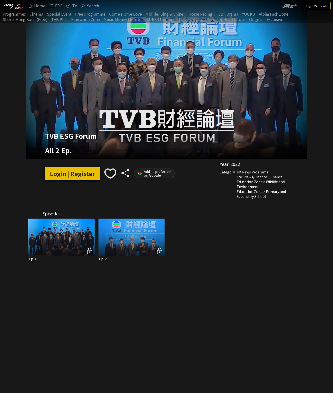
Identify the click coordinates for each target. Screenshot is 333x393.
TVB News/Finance (252, 176)
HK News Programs (252, 172)
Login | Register (72, 173)
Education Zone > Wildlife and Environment (261, 184)
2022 (235, 164)
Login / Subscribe (317, 6)
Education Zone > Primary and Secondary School (261, 194)
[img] (13, 6)
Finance (276, 176)
